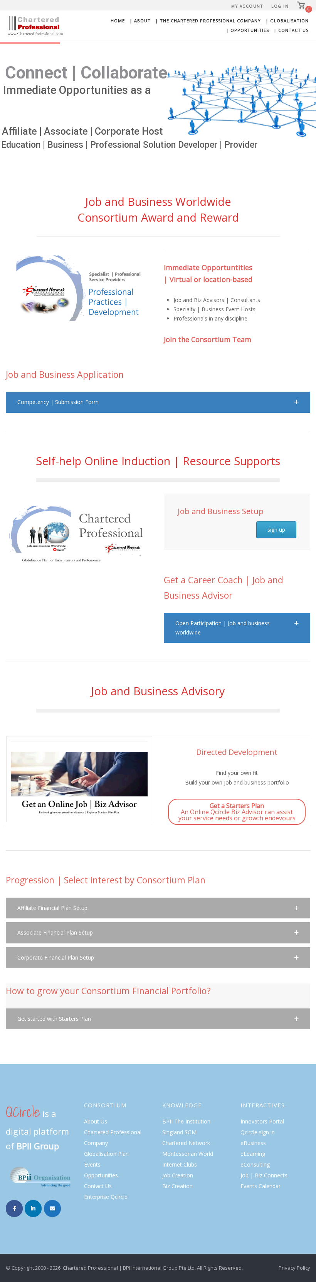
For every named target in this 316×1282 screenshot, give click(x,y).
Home (118, 20)
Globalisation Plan (106, 1153)
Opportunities (101, 1175)
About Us (95, 1121)
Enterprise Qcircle (106, 1196)
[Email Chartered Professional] (52, 1208)
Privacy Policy (294, 1267)
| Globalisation (287, 20)
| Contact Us (291, 30)
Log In (280, 6)
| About (140, 20)
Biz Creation (177, 1186)
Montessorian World (187, 1153)
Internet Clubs (179, 1164)
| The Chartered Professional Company (208, 20)
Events (92, 1164)
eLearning (252, 1153)
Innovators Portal (262, 1121)
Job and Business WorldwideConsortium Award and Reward (158, 209)
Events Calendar (260, 1186)
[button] (158, 402)
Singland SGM (179, 1132)
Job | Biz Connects (263, 1175)
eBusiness (253, 1143)
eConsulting (255, 1164)
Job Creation (177, 1175)
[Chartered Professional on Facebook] (14, 1208)
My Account (247, 6)
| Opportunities (247, 30)
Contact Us (98, 1186)
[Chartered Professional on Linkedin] (33, 1208)
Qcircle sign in (257, 1132)
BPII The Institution (186, 1121)
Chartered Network (186, 1143)
